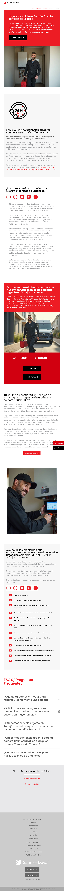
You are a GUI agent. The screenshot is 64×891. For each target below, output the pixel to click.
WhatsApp (59, 447)
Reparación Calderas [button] (31, 453)
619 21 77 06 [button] (17, 38)
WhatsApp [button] (32, 377)
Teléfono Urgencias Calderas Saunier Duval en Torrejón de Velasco (31, 168)
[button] (59, 3)
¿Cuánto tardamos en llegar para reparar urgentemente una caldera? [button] (26, 698)
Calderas (45, 8)
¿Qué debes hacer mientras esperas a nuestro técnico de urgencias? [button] (28, 754)
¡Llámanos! (60, 443)
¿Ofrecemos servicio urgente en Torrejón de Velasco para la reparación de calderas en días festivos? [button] (28, 726)
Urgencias (38, 8)
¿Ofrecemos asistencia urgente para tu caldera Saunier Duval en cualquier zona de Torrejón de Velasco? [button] (28, 741)
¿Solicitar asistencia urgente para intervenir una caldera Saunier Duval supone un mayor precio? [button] (26, 711)
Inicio (33, 8)
